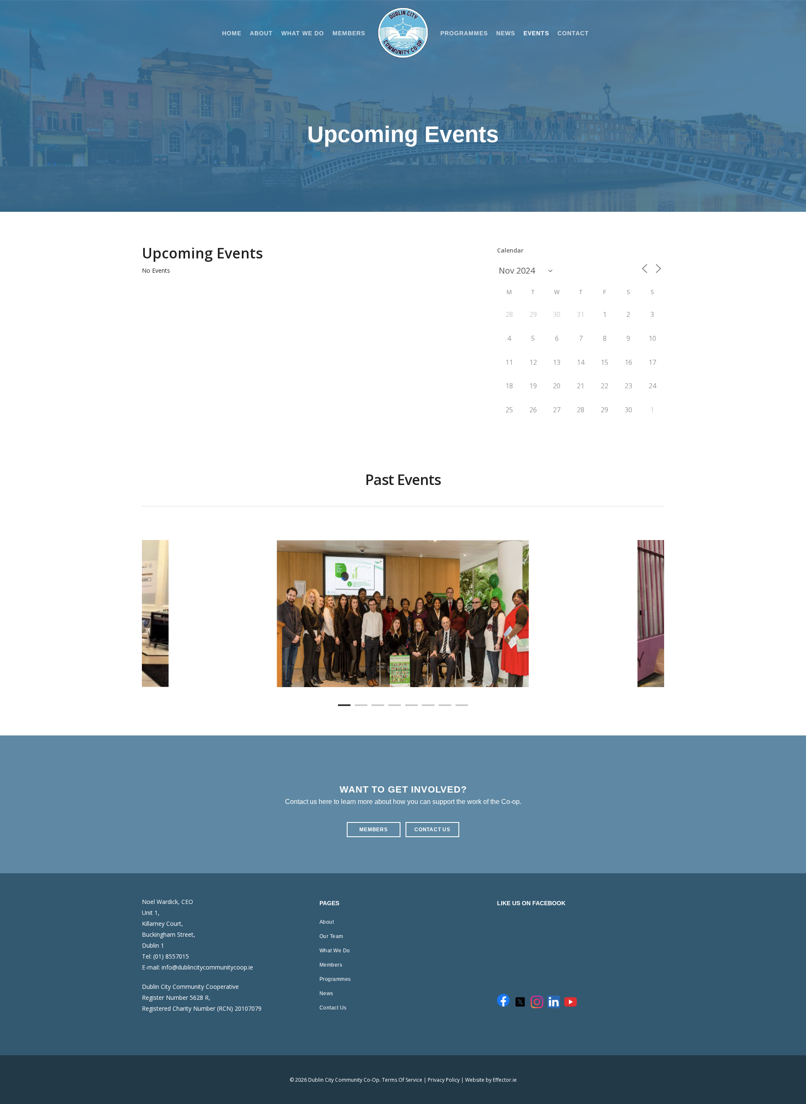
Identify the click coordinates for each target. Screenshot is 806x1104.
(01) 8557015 (171, 956)
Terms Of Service (402, 1079)
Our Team (331, 936)
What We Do (334, 951)
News (326, 993)
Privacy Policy (444, 1079)
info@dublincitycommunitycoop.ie (207, 967)
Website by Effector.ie (491, 1079)
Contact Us (333, 1008)
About (326, 922)
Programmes (335, 979)
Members (331, 965)
